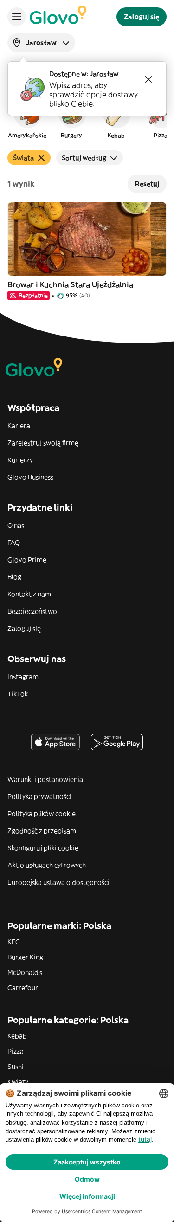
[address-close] (148, 79)
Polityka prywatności (39, 796)
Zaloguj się (24, 628)
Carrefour (22, 987)
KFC (13, 942)
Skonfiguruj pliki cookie (42, 848)
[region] (87, 118)
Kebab (17, 1036)
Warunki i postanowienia (45, 779)
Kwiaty (17, 1082)
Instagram (23, 676)
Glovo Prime (26, 560)
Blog (14, 577)
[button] (26, 118)
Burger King (25, 957)
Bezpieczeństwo (32, 611)
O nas (15, 525)
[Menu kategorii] (16, 16)
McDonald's (24, 972)
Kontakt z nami (30, 594)
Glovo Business (30, 477)
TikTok (17, 694)
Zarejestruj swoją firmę (42, 443)
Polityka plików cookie (41, 813)
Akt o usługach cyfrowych (46, 865)
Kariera (18, 425)
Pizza (15, 1051)
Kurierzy (20, 460)
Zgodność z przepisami (42, 831)
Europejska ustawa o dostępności (58, 882)
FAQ (13, 542)
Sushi (15, 1066)
